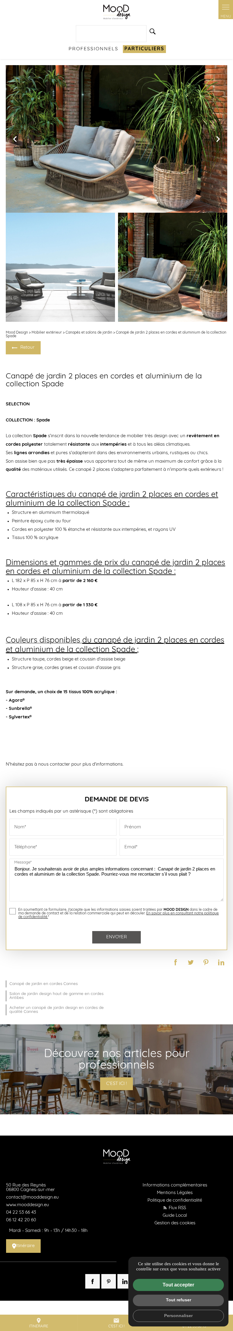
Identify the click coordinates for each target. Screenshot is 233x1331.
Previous (15, 142)
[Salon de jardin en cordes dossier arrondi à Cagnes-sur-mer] (60, 267)
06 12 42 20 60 (21, 1220)
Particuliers (144, 49)
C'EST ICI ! (116, 1084)
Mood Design (17, 332)
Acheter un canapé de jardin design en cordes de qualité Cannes (56, 1010)
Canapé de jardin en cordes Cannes (43, 984)
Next (218, 142)
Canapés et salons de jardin (89, 332)
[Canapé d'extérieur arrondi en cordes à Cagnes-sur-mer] (172, 267)
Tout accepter (178, 1284)
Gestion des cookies (174, 1223)
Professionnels (93, 49)
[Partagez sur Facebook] (176, 962)
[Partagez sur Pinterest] (206, 962)
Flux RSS (176, 1208)
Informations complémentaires (175, 1185)
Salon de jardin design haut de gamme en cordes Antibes (56, 996)
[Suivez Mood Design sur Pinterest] (108, 1281)
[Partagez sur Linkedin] (221, 962)
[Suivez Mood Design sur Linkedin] (124, 1281)
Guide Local (175, 1215)
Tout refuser (178, 1299)
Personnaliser (178, 1315)
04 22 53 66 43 (21, 1212)
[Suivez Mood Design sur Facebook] (92, 1281)
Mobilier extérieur (47, 332)
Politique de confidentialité (174, 1200)
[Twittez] (191, 962)
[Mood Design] (116, 11)
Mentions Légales (175, 1193)
